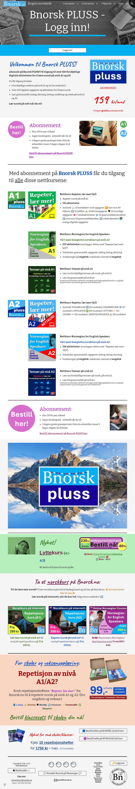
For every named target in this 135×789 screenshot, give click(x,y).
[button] (132, 4)
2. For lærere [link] (88, 3)
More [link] (121, 3)
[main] (67, 22)
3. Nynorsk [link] (106, 3)
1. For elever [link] (68, 3)
